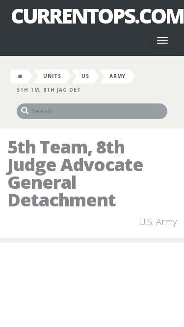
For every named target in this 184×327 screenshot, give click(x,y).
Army (117, 76)
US (85, 76)
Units (52, 76)
